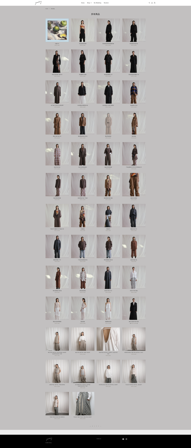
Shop (88, 2)
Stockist (106, 2)
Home (83, 2)
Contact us (99, 438)
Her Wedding (97, 2)
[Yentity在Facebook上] (123, 439)
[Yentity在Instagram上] (126, 439)
